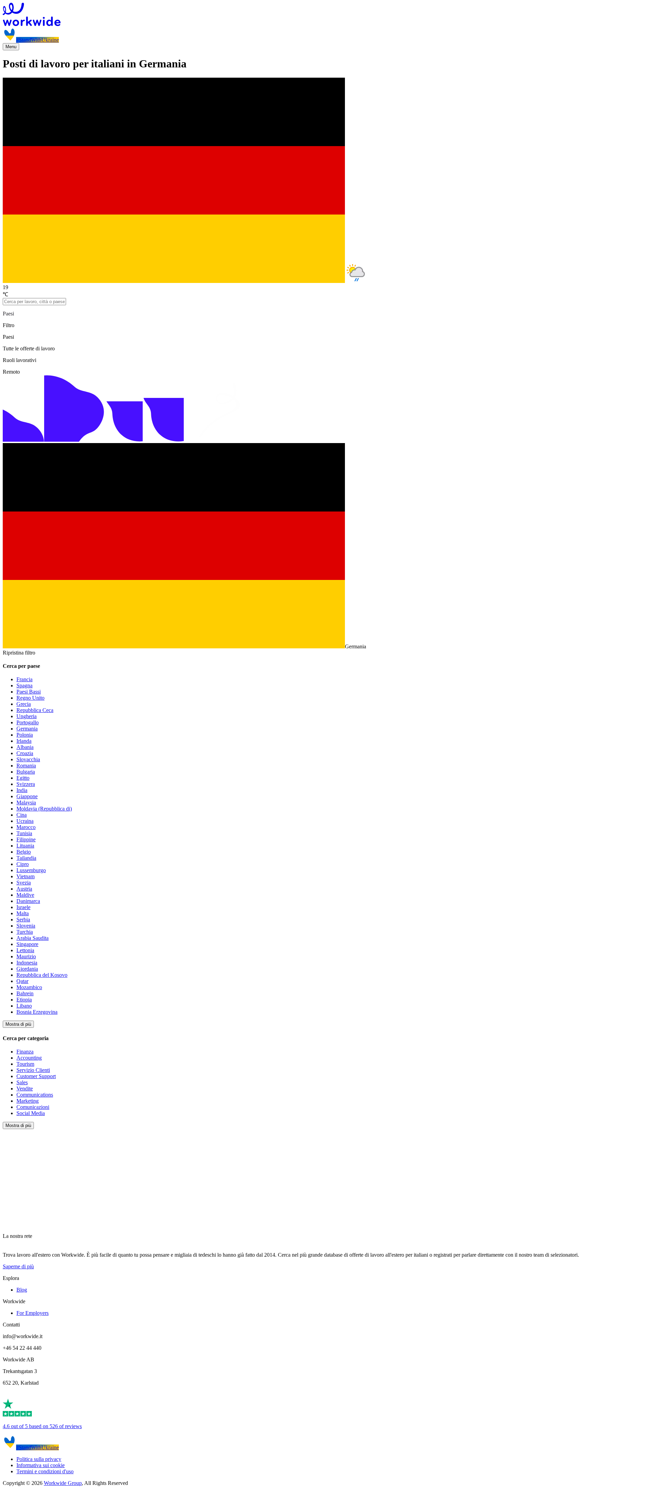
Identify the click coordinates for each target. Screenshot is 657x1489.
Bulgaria (25, 772)
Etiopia (24, 999)
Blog (21, 1290)
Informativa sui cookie (40, 1465)
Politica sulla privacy (38, 1459)
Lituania (25, 846)
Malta (22, 913)
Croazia (24, 753)
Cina (21, 815)
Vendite (24, 1088)
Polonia (24, 735)
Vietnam (25, 876)
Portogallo (27, 722)
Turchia (24, 932)
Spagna (24, 685)
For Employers (32, 1313)
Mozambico (29, 987)
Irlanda (23, 741)
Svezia (23, 882)
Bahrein (25, 993)
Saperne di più (18, 1266)
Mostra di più (18, 1024)
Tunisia (24, 833)
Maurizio (26, 956)
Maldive (25, 895)
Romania (26, 765)
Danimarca (28, 901)
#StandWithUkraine (37, 40)
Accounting (29, 1058)
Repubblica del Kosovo (41, 975)
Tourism (25, 1064)
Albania (25, 747)
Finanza (25, 1051)
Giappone (27, 796)
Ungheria (26, 716)
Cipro (22, 864)
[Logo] (328, 15)
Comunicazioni (32, 1107)
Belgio (23, 852)
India (21, 790)
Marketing (27, 1101)
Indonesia (26, 963)
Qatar (22, 981)
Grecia (23, 704)
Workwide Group (63, 1483)
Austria (24, 889)
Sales (22, 1082)
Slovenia (25, 926)
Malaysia (26, 802)
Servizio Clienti (33, 1070)
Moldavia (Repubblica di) (44, 809)
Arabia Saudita (32, 938)
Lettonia (25, 950)
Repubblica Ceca (34, 710)
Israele (23, 907)
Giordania (27, 969)
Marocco (26, 827)
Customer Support (36, 1076)
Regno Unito (30, 698)
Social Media (30, 1113)
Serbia (23, 919)
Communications (34, 1095)
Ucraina (25, 821)
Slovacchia (28, 759)
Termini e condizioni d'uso (45, 1471)
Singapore (27, 944)
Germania (27, 728)
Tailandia (26, 858)
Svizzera (25, 784)
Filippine (26, 839)
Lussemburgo (31, 870)
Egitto (22, 778)
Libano (24, 1006)
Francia (24, 679)
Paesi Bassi (28, 692)
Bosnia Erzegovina (36, 1012)
